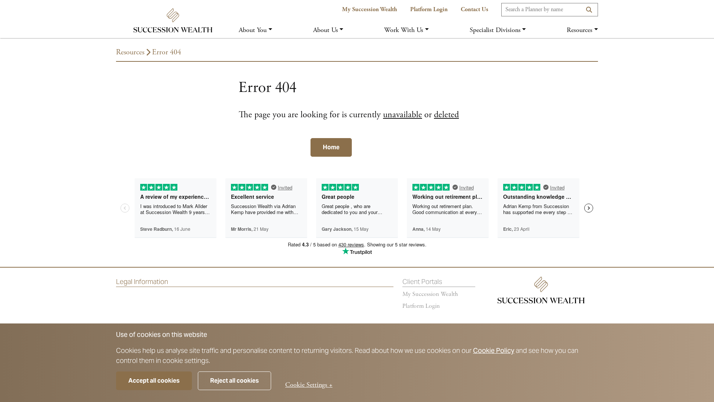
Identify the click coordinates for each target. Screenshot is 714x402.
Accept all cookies (154, 381)
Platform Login (429, 9)
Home (331, 147)
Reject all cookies (234, 381)
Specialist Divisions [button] (495, 30)
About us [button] (325, 30)
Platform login (421, 306)
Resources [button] (579, 30)
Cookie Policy (493, 350)
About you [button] (253, 30)
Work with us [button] (403, 30)
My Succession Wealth (369, 9)
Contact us (474, 9)
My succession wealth (430, 294)
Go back (268, 147)
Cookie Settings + (308, 384)
